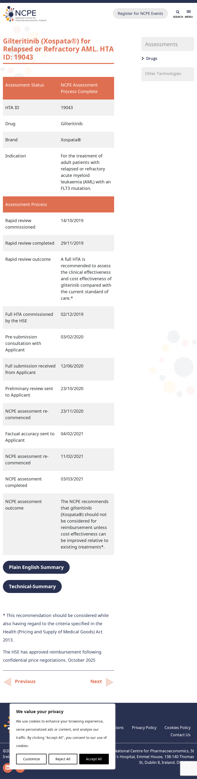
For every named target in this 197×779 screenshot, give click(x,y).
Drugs (151, 58)
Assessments (161, 44)
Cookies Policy (178, 727)
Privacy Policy (144, 727)
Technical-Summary (32, 586)
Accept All (94, 759)
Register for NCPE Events (140, 13)
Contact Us (181, 734)
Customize (31, 759)
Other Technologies (163, 73)
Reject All (62, 759)
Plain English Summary (36, 567)
